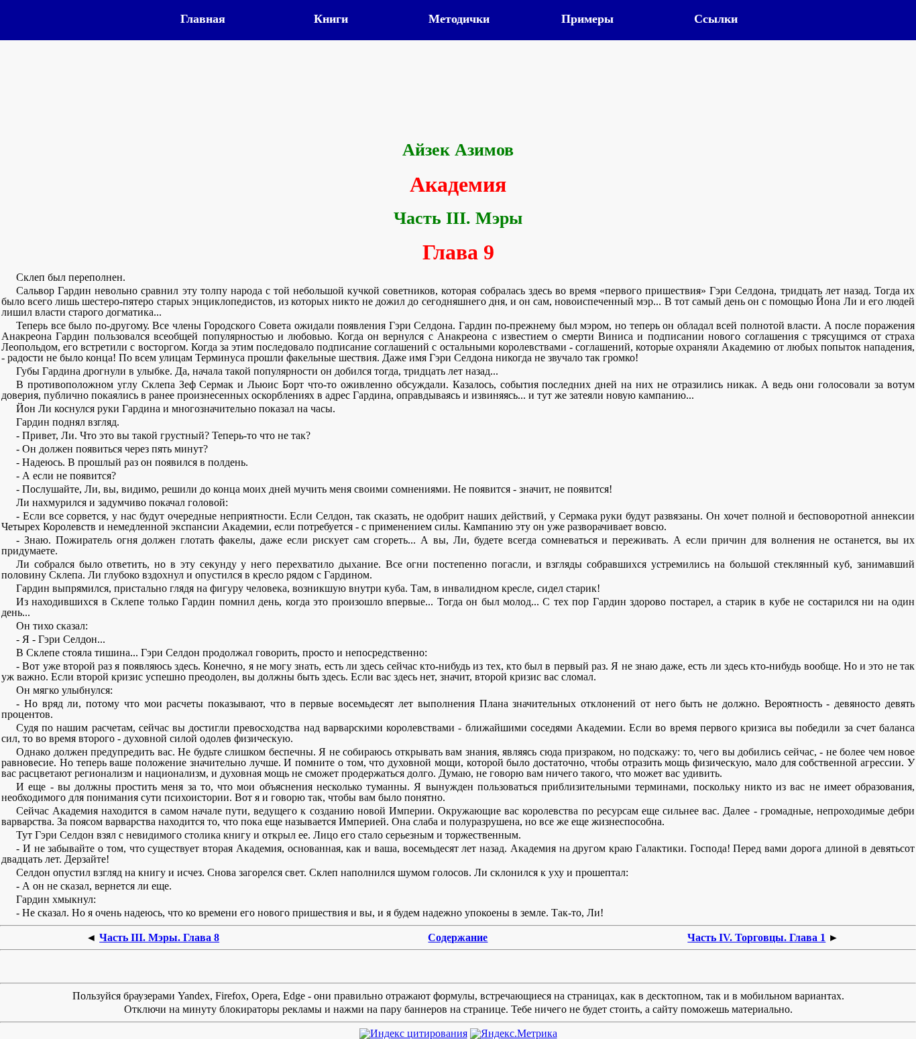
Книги (331, 18)
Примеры (587, 18)
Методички (459, 18)
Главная (202, 18)
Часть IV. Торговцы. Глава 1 (756, 937)
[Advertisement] (458, 92)
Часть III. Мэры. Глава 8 (159, 937)
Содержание (458, 937)
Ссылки (716, 18)
